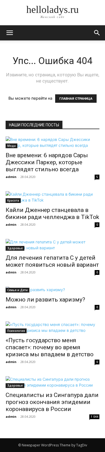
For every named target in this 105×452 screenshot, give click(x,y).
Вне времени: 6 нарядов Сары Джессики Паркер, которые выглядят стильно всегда (47, 162)
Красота (13, 200)
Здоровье (15, 248)
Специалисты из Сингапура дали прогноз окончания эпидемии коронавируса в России (52, 402)
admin (11, 177)
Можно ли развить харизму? (45, 299)
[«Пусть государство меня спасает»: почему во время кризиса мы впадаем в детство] (52, 327)
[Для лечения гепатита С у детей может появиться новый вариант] (52, 245)
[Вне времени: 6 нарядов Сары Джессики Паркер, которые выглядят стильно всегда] (52, 142)
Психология (16, 331)
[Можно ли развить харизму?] (52, 290)
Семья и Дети (17, 290)
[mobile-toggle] (9, 32)
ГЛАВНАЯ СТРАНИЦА (75, 99)
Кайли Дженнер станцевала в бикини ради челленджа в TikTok (52, 213)
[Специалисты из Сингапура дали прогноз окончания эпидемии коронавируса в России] (52, 382)
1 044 (94, 417)
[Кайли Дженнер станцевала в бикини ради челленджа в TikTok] (52, 197)
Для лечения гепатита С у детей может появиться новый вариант (52, 261)
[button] (97, 32)
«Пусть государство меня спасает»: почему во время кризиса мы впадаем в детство (50, 347)
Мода (11, 146)
